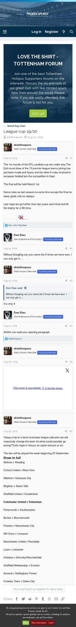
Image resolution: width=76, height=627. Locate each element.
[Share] (66, 158)
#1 (71, 158)
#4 (70, 325)
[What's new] (64, 31)
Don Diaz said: (14, 288)
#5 (71, 361)
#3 (71, 280)
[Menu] (5, 31)
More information (38, 623)
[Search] (71, 31)
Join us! (38, 113)
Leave (51, 623)
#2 (71, 248)
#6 (70, 431)
